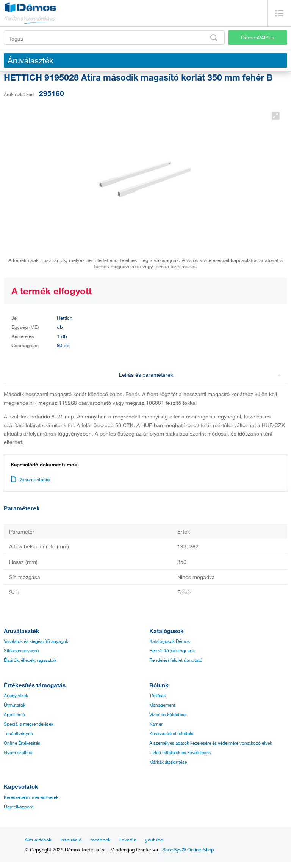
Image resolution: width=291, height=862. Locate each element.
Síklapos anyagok (21, 650)
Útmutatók (14, 705)
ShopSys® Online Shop (188, 849)
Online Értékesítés (22, 743)
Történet (157, 695)
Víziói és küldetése (167, 714)
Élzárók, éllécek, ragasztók (30, 660)
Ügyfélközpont (19, 807)
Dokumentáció (34, 479)
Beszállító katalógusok (172, 650)
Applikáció (14, 714)
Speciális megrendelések (28, 724)
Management (162, 705)
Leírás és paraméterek (146, 374)
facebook (100, 840)
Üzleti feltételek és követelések (180, 752)
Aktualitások (38, 840)
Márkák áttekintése (168, 762)
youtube (154, 840)
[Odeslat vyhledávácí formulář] (213, 37)
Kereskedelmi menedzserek (31, 797)
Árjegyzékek (16, 695)
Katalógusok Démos (169, 641)
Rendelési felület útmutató (175, 660)
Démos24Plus (257, 37)
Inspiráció (70, 840)
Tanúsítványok (18, 733)
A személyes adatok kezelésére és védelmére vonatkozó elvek (210, 743)
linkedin (127, 840)
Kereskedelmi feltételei (171, 733)
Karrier (156, 724)
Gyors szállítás (18, 752)
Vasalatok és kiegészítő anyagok (36, 641)
